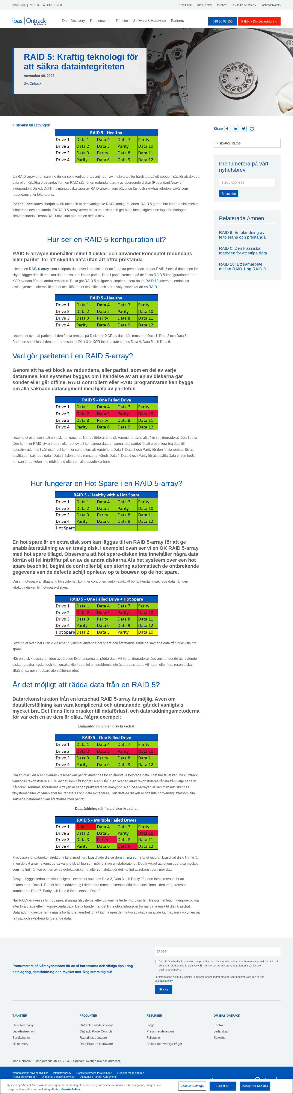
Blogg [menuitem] (150, 1025)
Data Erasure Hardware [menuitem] (96, 1044)
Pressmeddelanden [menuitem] (160, 1031)
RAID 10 (152, 281)
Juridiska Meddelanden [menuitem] (130, 1072)
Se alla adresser (109, 1060)
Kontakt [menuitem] (219, 1025)
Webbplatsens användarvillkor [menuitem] (30, 1072)
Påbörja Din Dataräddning (259, 21)
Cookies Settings (192, 1086)
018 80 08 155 (223, 21)
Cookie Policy (70, 1089)
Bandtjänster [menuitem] (21, 1037)
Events (222, 5)
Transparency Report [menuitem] (24, 1076)
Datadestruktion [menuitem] (23, 1031)
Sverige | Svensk (27, 5)
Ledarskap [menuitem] (221, 1031)
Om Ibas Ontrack (244, 5)
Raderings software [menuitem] (93, 1037)
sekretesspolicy (163, 980)
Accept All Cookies (255, 1086)
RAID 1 (154, 287)
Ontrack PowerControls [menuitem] (96, 1031)
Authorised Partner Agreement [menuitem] (98, 1076)
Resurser (204, 5)
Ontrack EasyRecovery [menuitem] (96, 1025)
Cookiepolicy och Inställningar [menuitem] (94, 1072)
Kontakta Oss (271, 5)
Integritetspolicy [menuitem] (62, 1072)
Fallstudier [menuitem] (153, 1037)
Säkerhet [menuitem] (220, 1037)
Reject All (222, 1086)
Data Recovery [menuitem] (23, 1025)
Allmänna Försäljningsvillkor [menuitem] (58, 1076)
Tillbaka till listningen (32, 125)
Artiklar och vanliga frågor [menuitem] (164, 1044)
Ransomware (100, 21)
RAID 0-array (39, 269)
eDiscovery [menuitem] (20, 1044)
